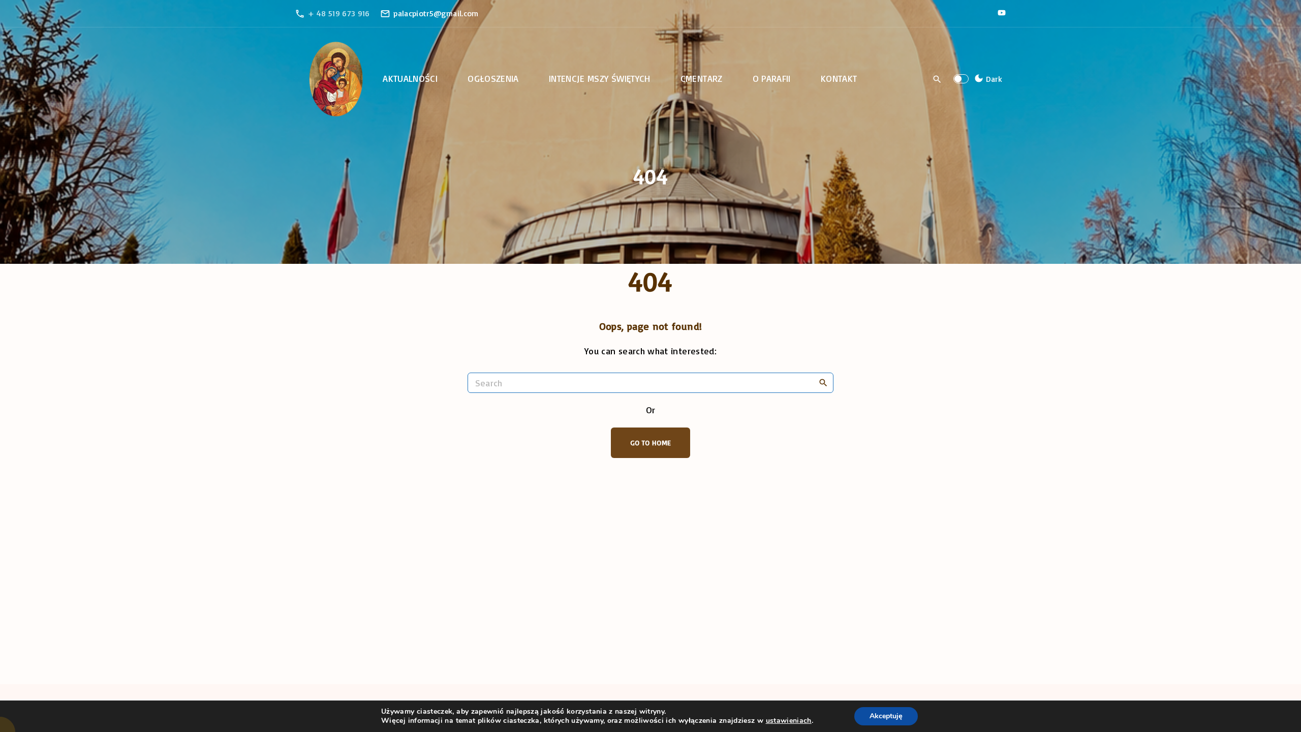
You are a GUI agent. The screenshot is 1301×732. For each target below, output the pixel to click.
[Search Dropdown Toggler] (937, 79)
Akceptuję (886, 716)
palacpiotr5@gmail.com (436, 13)
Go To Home (650, 442)
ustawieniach (789, 720)
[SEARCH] (823, 382)
